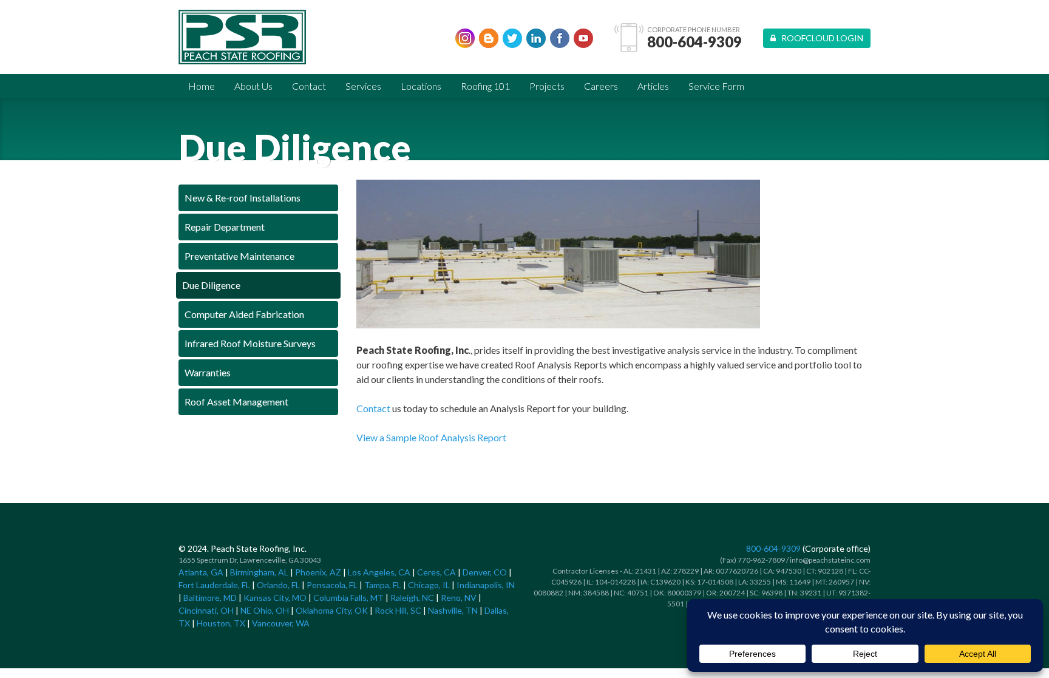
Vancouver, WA (281, 623)
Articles (653, 86)
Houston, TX (221, 623)
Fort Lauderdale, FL (214, 585)
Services (363, 86)
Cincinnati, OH (206, 610)
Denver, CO (485, 572)
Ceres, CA (436, 572)
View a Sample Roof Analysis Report (431, 437)
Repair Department (225, 226)
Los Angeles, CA (379, 572)
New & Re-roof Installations (242, 197)
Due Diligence (211, 285)
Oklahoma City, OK (332, 610)
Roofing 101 (485, 86)
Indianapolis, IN (486, 585)
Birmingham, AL (259, 572)
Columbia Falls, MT (348, 597)
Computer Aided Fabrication (244, 314)
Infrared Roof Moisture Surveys (250, 343)
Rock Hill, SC (398, 610)
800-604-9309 (694, 41)
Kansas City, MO (275, 597)
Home (201, 86)
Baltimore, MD (210, 597)
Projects (547, 86)
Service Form (716, 86)
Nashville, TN (453, 610)
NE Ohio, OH (264, 610)
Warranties (208, 372)
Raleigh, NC (412, 597)
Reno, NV (459, 597)
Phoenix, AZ (318, 572)
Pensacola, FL (332, 585)
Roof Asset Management (236, 401)
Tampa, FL (382, 585)
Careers (601, 86)
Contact (309, 86)
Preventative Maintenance (239, 256)
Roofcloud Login (819, 38)
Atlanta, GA (200, 572)
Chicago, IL (429, 585)
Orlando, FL (278, 585)
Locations (421, 86)
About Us (253, 86)
